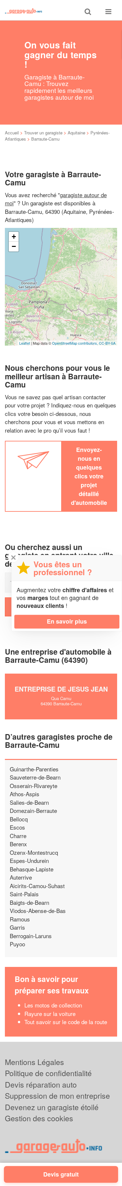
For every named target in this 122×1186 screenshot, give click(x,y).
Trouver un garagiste (43, 132)
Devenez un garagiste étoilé (52, 1107)
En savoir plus (67, 621)
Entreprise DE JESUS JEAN (61, 689)
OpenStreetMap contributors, (75, 343)
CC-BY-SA (107, 343)
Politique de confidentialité (48, 1073)
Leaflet (24, 343)
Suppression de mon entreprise (57, 1095)
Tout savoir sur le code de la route (65, 1022)
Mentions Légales (34, 1062)
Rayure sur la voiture (49, 1013)
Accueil (12, 132)
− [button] (14, 246)
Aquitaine (76, 132)
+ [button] (14, 236)
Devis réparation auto (41, 1084)
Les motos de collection (53, 1005)
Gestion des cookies (39, 1118)
